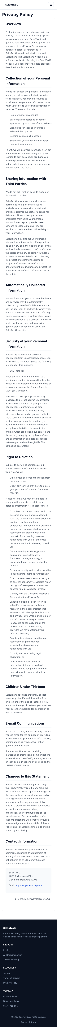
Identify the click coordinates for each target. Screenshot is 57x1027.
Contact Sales (10, 996)
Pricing (6, 950)
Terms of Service (11, 978)
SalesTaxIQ (11, 4)
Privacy (32, 1022)
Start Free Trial (10, 1006)
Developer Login (11, 1001)
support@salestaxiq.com (29, 885)
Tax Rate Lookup (11, 959)
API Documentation (12, 955)
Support (7, 973)
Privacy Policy (10, 982)
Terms (24, 1022)
